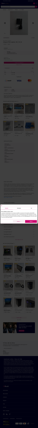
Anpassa (18, 221)
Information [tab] (19, 208)
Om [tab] (31, 208)
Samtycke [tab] (6, 208)
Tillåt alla (31, 221)
